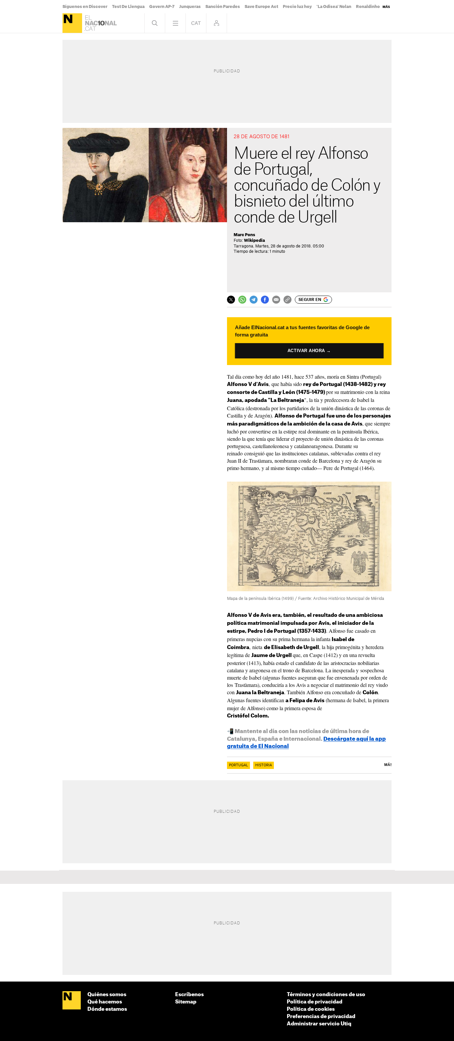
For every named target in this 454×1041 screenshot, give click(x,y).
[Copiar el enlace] (287, 300)
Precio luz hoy (297, 7)
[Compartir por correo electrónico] (276, 300)
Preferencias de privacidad (321, 1016)
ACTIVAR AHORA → (309, 350)
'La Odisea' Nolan (333, 7)
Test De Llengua (128, 7)
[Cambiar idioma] (196, 23)
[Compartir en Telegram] (254, 300)
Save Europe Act (261, 7)
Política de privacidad (314, 1001)
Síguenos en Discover (84, 7)
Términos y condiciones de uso (326, 994)
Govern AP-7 (161, 7)
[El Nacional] (72, 23)
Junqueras (190, 7)
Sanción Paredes (222, 7)
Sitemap (185, 1001)
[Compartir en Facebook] (265, 300)
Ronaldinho (368, 7)
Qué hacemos (104, 1001)
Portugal (238, 765)
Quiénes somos (106, 994)
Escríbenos (189, 994)
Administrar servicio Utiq (319, 1023)
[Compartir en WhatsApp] (242, 300)
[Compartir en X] (231, 300)
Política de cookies (311, 1009)
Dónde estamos (107, 1009)
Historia (263, 765)
